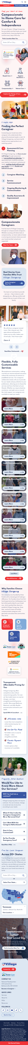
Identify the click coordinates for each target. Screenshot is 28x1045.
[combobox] (14, 882)
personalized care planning (13, 158)
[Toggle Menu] (25, 2)
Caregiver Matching (13, 175)
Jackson (5, 909)
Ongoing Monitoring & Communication (14, 189)
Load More (14, 573)
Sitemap (13, 1023)
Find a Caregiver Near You (10, 283)
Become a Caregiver (8, 988)
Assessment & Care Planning (13, 149)
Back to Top (7, 1015)
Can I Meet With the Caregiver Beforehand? (12, 824)
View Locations (7, 912)
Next (17, 347)
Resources (5, 1003)
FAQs (3, 1000)
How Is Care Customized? (8, 831)
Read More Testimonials (12, 351)
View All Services (12, 578)
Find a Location (19, 5)
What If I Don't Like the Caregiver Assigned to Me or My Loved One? (12, 815)
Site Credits (7, 1023)
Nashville (19, 909)
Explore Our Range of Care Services (12, 94)
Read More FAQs (7, 844)
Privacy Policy (20, 1023)
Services (4, 995)
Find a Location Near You (10, 38)
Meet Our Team (8, 245)
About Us (4, 998)
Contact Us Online (12, 952)
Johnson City (12, 909)
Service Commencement (12, 182)
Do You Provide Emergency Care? (10, 839)
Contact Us (6, 5)
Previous (11, 347)
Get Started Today (14, 1043)
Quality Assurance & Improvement (14, 197)
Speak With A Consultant (11, 712)
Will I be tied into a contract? (10, 795)
